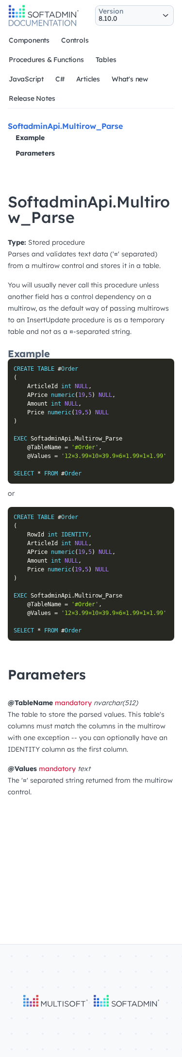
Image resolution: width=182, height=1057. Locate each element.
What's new (130, 79)
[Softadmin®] (44, 24)
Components (29, 40)
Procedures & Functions (46, 59)
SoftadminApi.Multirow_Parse (65, 126)
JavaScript (26, 79)
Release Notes (32, 98)
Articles (88, 79)
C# (60, 79)
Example (30, 137)
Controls (74, 40)
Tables (106, 59)
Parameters (35, 153)
